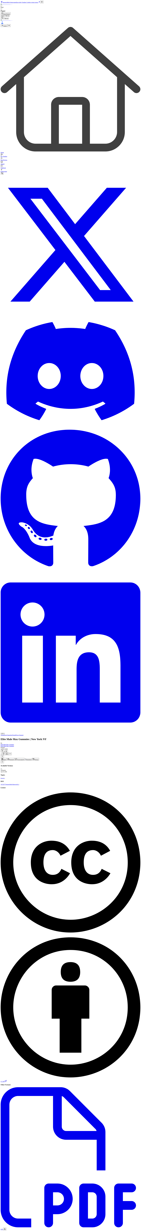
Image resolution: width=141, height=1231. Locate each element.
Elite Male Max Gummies (7, 744)
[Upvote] (2, 751)
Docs (5, 735)
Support (21, 735)
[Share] (6, 753)
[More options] (10, 753)
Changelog (9, 735)
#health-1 (3, 778)
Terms (13, 735)
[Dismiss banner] (41, 2)
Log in (2, 15)
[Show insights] (3, 753)
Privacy (17, 735)
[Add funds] (2, 173)
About (2, 735)
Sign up (7, 15)
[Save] (1, 754)
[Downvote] (6, 751)
